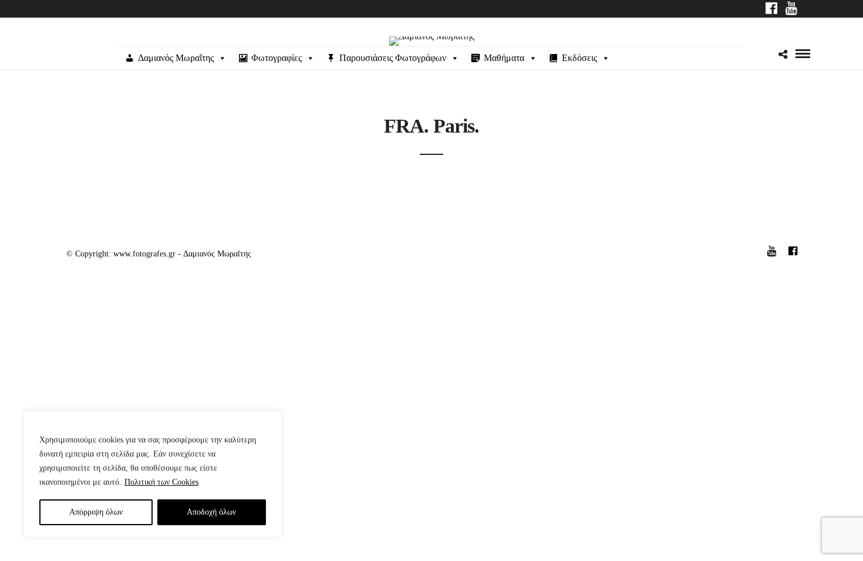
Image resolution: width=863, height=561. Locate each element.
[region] (152, 474)
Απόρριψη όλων (96, 512)
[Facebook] (771, 9)
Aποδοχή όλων (211, 512)
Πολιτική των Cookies (161, 482)
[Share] (782, 55)
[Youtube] (791, 9)
